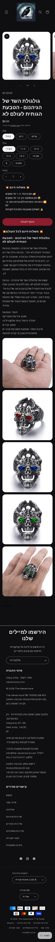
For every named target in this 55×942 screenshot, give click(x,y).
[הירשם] (45, 660)
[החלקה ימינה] (34, 85)
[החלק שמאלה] (20, 85)
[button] (6, 12)
